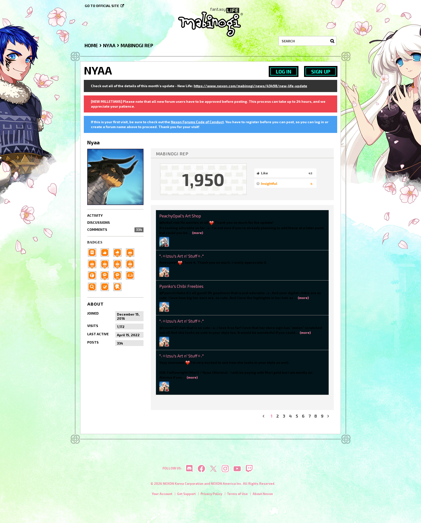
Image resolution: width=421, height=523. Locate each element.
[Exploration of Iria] (119, 264)
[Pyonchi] (164, 306)
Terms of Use (237, 494)
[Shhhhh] (119, 286)
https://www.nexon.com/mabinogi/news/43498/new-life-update (250, 86)
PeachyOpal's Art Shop (180, 215)
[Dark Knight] (106, 264)
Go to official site (102, 6)
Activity (95, 215)
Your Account (162, 494)
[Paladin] (93, 264)
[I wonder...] (93, 286)
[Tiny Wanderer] (106, 275)
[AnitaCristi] (164, 241)
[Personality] (131, 275)
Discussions (98, 222)
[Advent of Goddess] (131, 252)
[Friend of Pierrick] (93, 252)
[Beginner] (106, 252)
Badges (95, 242)
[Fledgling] (119, 252)
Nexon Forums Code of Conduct (197, 122)
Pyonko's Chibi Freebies (181, 286)
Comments (114, 229)
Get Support (186, 494)
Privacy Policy (211, 494)
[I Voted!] (106, 286)
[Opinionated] (119, 275)
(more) (197, 233)
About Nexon (263, 494)
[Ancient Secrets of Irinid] (131, 264)
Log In (283, 71)
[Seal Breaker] (93, 275)
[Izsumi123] (164, 271)
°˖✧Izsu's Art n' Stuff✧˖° (181, 255)
